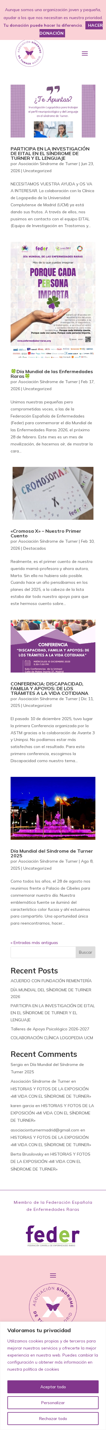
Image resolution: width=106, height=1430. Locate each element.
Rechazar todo (53, 1418)
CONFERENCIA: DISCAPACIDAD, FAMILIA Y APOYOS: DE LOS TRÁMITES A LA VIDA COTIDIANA (49, 688)
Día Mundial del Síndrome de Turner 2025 (52, 853)
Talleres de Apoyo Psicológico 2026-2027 (50, 1029)
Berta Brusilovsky (27, 1154)
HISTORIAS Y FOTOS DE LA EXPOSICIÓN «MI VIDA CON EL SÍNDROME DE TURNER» (52, 1113)
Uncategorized (37, 170)
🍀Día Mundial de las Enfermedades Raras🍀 (52, 373)
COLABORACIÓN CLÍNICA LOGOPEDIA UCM (52, 1037)
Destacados (34, 548)
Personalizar (53, 1402)
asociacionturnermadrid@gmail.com (45, 1130)
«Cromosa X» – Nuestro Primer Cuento (46, 533)
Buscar (85, 952)
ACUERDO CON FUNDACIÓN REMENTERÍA (51, 980)
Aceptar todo (53, 1386)
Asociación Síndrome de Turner (48, 163)
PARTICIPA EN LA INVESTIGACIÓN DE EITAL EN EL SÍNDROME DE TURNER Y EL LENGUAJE (50, 153)
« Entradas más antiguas (34, 942)
